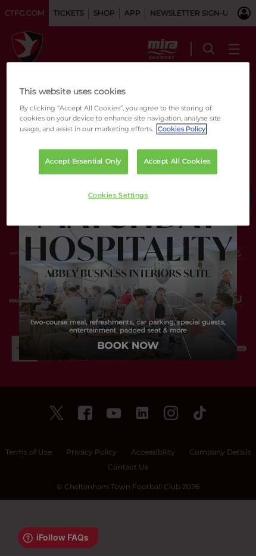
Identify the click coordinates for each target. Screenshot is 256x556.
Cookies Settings (118, 195)
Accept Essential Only (83, 161)
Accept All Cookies (177, 161)
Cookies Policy (181, 129)
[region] (128, 144)
